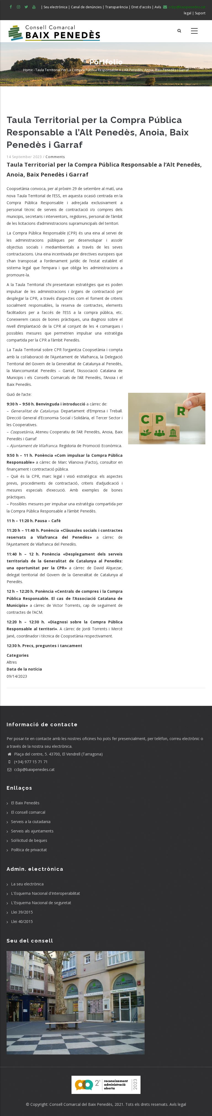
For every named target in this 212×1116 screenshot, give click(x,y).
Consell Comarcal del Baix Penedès (80, 1104)
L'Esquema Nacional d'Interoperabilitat (45, 893)
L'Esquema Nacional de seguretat (41, 902)
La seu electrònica (27, 884)
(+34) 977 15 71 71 (30, 761)
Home (28, 70)
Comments (55, 156)
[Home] (54, 31)
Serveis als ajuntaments (32, 831)
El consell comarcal (28, 812)
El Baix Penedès (25, 802)
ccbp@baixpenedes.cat (34, 769)
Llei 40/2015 (22, 921)
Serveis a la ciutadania (31, 821)
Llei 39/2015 (22, 912)
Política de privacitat (29, 849)
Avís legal (177, 1104)
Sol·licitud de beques (29, 840)
